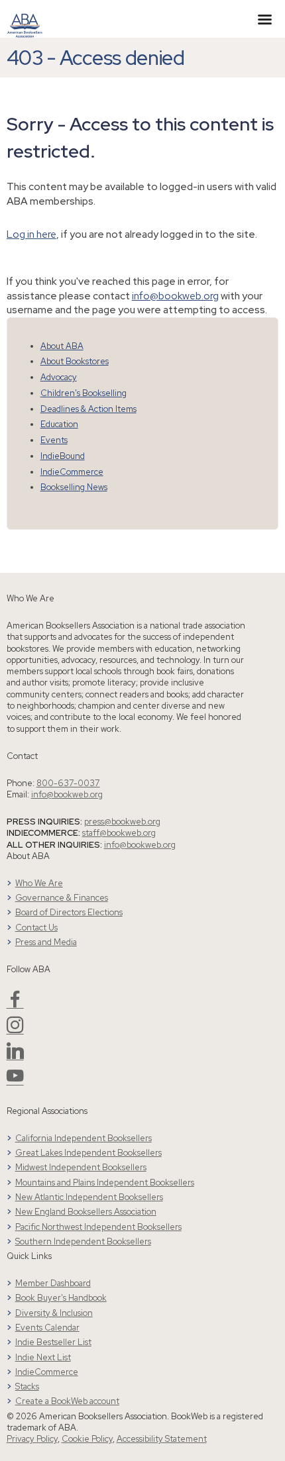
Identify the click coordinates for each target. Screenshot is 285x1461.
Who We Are (39, 883)
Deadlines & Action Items (88, 409)
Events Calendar (47, 1327)
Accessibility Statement (162, 1438)
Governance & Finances (61, 897)
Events (54, 440)
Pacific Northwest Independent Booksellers (98, 1227)
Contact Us (36, 927)
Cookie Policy (87, 1438)
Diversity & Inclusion (54, 1313)
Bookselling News (73, 487)
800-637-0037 (68, 783)
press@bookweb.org (122, 821)
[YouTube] (15, 1081)
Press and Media (46, 942)
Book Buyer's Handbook (61, 1297)
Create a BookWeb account (67, 1401)
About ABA (62, 346)
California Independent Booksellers (83, 1138)
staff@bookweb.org (119, 832)
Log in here (31, 234)
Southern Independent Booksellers (83, 1241)
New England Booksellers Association (85, 1211)
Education (59, 424)
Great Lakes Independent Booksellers (88, 1152)
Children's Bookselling (83, 393)
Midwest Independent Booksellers (80, 1167)
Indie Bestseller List (53, 1342)
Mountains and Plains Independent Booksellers (104, 1182)
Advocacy (58, 377)
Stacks (27, 1386)
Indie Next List (43, 1357)
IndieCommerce (71, 472)
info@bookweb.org (175, 296)
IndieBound (62, 456)
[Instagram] (15, 1030)
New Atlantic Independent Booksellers (89, 1197)
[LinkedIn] (15, 1056)
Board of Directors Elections (69, 912)
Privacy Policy (32, 1438)
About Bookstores (74, 361)
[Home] (25, 18)
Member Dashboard (53, 1283)
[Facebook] (15, 1004)
